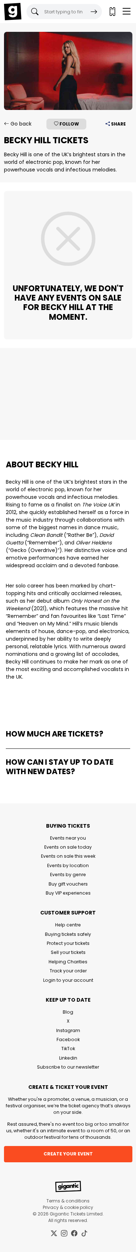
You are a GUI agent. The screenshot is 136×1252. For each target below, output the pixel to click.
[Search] (94, 11)
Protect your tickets (68, 943)
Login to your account (68, 980)
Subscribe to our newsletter (68, 1067)
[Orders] (112, 11)
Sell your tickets (68, 952)
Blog (68, 1012)
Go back (20, 123)
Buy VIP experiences (68, 893)
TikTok (68, 1048)
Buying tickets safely (68, 934)
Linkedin (68, 1058)
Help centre (68, 925)
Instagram (68, 1030)
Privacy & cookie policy (68, 1207)
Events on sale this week (68, 856)
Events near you (68, 838)
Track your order (68, 971)
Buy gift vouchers (68, 884)
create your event (68, 1154)
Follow (68, 124)
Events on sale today (68, 847)
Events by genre (68, 874)
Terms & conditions (68, 1201)
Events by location (68, 865)
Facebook (68, 1039)
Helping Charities (68, 962)
